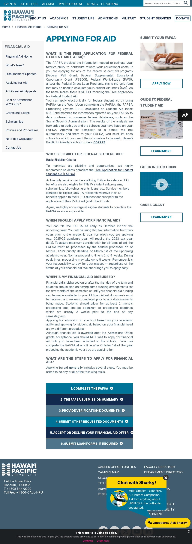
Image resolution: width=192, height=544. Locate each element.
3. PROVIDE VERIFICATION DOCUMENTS (89, 410)
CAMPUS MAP (108, 472)
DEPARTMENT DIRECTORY (163, 472)
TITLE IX (104, 483)
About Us (38, 18)
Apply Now (161, 83)
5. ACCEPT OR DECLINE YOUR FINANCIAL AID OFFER (89, 432)
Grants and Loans (18, 113)
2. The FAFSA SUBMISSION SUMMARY (89, 399)
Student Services (155, 18)
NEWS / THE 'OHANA (102, 4)
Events (10, 4)
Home (6, 27)
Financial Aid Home (28, 27)
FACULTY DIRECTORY (160, 467)
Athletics (29, 4)
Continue (87, 540)
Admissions (108, 18)
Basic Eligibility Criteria (61, 160)
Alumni (48, 4)
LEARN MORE (161, 217)
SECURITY (105, 478)
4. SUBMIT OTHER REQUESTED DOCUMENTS (89, 421)
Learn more (103, 540)
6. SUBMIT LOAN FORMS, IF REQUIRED (89, 443)
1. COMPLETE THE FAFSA (89, 388)
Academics (59, 18)
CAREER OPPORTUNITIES (117, 467)
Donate (182, 18)
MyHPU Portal (70, 4)
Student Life (83, 18)
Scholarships (14, 121)
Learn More (161, 151)
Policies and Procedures (22, 130)
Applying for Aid (57, 27)
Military (129, 18)
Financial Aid (17, 47)
